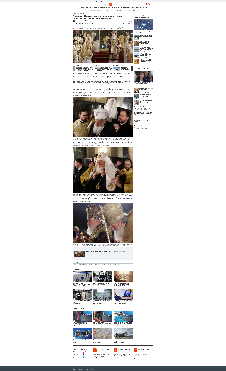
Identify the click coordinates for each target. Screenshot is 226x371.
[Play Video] (103, 46)
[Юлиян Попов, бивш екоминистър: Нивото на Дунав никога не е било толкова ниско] (136, 49)
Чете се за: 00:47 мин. (143, 98)
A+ (129, 21)
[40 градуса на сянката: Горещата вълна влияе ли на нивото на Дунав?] (136, 61)
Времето (95, 7)
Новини (83, 7)
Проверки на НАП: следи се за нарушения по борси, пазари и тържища (143, 32)
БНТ (74, 1)
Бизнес (109, 7)
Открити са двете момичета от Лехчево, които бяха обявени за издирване (123, 302)
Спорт (90, 7)
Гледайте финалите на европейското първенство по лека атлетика (102, 324)
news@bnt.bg (138, 357)
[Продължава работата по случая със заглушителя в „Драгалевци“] (102, 276)
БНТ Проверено (126, 7)
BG (151, 4)
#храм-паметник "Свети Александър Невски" (83, 264)
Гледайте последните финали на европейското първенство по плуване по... (123, 324)
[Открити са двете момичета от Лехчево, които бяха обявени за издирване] (123, 294)
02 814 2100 (137, 355)
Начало (74, 13)
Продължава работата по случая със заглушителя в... (101, 284)
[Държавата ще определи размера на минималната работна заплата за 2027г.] (123, 276)
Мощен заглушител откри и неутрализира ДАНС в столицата (81, 302)
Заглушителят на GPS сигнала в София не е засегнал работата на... (102, 302)
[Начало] (80, 7)
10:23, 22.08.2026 (136, 109)
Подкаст (145, 7)
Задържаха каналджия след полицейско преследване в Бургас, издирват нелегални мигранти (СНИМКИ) (145, 95)
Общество (119, 10)
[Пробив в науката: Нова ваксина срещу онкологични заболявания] (136, 102)
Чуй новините (137, 7)
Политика (106, 10)
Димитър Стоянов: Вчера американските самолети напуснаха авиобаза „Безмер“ (146, 89)
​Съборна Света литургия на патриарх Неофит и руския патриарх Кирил (105, 251)
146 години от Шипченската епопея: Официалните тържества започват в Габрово (145, 54)
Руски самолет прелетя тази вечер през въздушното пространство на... (123, 341)
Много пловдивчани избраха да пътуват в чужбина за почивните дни (106, 69)
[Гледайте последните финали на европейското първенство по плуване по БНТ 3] (123, 316)
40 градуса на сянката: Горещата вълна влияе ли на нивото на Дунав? (146, 60)
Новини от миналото (117, 7)
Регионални (99, 10)
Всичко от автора (79, 21)
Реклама (102, 305)
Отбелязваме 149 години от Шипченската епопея (145, 36)
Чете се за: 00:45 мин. (143, 92)
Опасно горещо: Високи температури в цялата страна (141, 120)
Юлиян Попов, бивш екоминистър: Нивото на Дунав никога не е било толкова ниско (146, 48)
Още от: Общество (142, 17)
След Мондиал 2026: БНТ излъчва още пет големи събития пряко (82, 341)
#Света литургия (97, 264)
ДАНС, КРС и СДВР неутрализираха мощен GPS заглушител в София (81, 284)
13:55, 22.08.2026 (136, 128)
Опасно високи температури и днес (143, 126)
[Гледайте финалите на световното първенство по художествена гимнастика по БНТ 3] (82, 316)
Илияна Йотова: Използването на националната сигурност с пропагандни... (142, 83)
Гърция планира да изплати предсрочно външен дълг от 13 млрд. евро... (102, 341)
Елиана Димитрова (81, 20)
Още (138, 10)
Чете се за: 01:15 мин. (143, 109)
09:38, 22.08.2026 (137, 116)
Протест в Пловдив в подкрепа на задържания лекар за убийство (88, 69)
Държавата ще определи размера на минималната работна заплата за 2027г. (121, 284)
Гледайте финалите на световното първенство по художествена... (81, 324)
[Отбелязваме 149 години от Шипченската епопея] (136, 37)
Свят (87, 7)
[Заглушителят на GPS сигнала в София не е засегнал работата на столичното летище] (102, 294)
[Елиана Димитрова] (74, 21)
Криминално (113, 10)
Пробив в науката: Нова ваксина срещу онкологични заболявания (146, 101)
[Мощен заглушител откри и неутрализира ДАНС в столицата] (82, 294)
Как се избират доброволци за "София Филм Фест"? (126, 68)
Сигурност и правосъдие (129, 10)
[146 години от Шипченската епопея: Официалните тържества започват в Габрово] (136, 55)
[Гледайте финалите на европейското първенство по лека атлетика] (102, 316)
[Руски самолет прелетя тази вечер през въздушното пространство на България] (123, 333)
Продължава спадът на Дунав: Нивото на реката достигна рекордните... (143, 114)
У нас (88, 10)
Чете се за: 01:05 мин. (144, 116)
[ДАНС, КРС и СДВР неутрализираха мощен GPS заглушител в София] (82, 276)
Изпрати (116, 358)
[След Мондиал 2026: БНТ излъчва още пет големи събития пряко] (82, 333)
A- (131, 21)
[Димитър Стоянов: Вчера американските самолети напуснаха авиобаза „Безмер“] (136, 90)
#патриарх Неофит (106, 264)
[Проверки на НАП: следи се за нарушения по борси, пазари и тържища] (143, 24)
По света (93, 10)
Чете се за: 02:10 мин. (143, 128)
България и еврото (102, 7)
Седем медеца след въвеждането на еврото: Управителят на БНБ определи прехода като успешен (146, 42)
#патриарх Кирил (115, 264)
